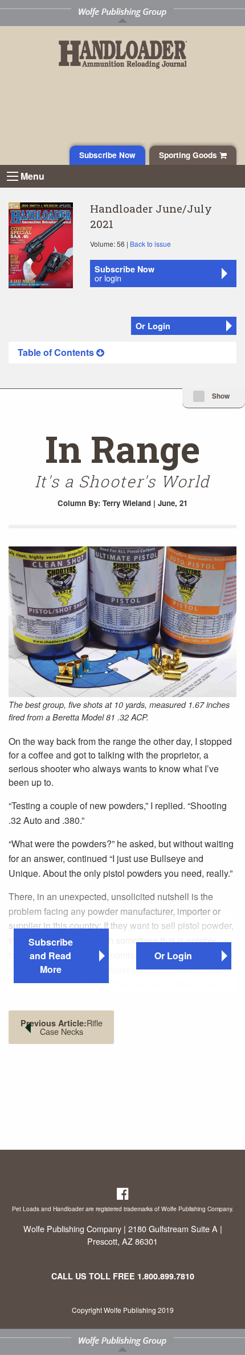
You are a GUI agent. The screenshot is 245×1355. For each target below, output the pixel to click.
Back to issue (150, 243)
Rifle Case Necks (62, 1027)
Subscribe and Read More (50, 955)
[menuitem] (122, 352)
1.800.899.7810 (165, 1276)
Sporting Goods (189, 155)
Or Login (153, 326)
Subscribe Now (107, 155)
